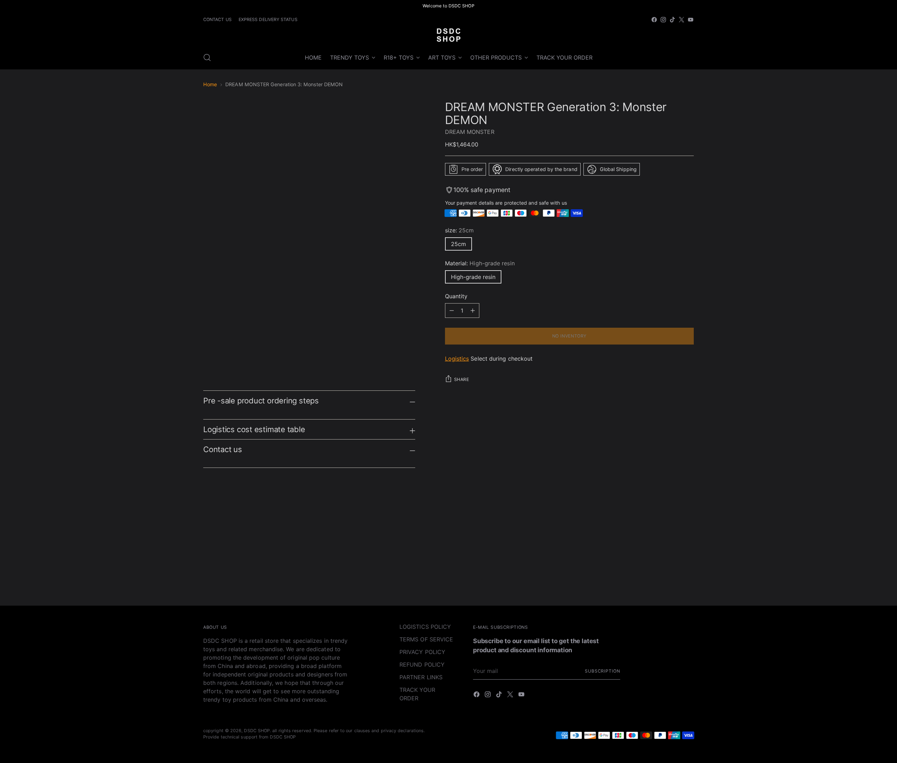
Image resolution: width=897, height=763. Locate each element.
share (461, 379)
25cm (458, 243)
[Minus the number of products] (472, 311)
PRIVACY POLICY (422, 651)
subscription (602, 671)
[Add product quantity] (451, 311)
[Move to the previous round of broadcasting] (672, 530)
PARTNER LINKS (421, 677)
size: (459, 230)
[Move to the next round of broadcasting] (688, 529)
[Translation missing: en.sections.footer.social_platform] (654, 19)
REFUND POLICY (422, 664)
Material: (480, 263)
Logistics (457, 358)
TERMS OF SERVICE (426, 639)
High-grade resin (473, 276)
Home (210, 84)
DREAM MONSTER (469, 131)
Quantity (456, 296)
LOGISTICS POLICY (425, 626)
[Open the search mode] (207, 57)
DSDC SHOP (257, 730)
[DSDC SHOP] (448, 35)
